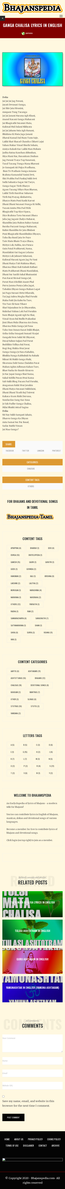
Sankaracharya (19, 618)
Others (31, 486)
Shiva (14, 632)
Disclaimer (28, 1145)
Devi (51, 548)
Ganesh (15, 562)
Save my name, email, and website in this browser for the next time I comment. (28, 1103)
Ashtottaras (18, 678)
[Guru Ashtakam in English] (32, 961)
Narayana (16, 597)
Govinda (31, 569)
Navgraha (35, 597)
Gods (14, 569)
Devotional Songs (40, 685)
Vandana (16, 713)
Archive (55, 1145)
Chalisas (31, 468)
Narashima (36, 590)
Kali (33, 576)
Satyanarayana (18, 625)
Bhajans (40, 678)
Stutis (35, 706)
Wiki (13, 639)
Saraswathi (41, 618)
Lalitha (33, 583)
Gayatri (49, 562)
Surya (31, 632)
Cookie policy (54, 1139)
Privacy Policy (35, 1139)
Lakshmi (15, 583)
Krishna (49, 576)
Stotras (16, 706)
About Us (18, 1139)
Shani (38, 625)
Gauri (32, 562)
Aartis (15, 671)
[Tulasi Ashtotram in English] (32, 933)
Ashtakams (34, 671)
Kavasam (16, 692)
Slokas (32, 699)
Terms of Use (12, 1145)
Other (15, 699)
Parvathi (34, 604)
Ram (30, 611)
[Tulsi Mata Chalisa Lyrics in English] (32, 904)
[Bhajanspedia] (32, 8)
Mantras (35, 692)
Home (7, 1139)
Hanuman (16, 576)
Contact (42, 1145)
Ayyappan (16, 548)
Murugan (16, 590)
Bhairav (34, 548)
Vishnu (48, 632)
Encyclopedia (35, 555)
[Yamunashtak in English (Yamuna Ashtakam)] (32, 989)
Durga (15, 555)
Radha (14, 611)
